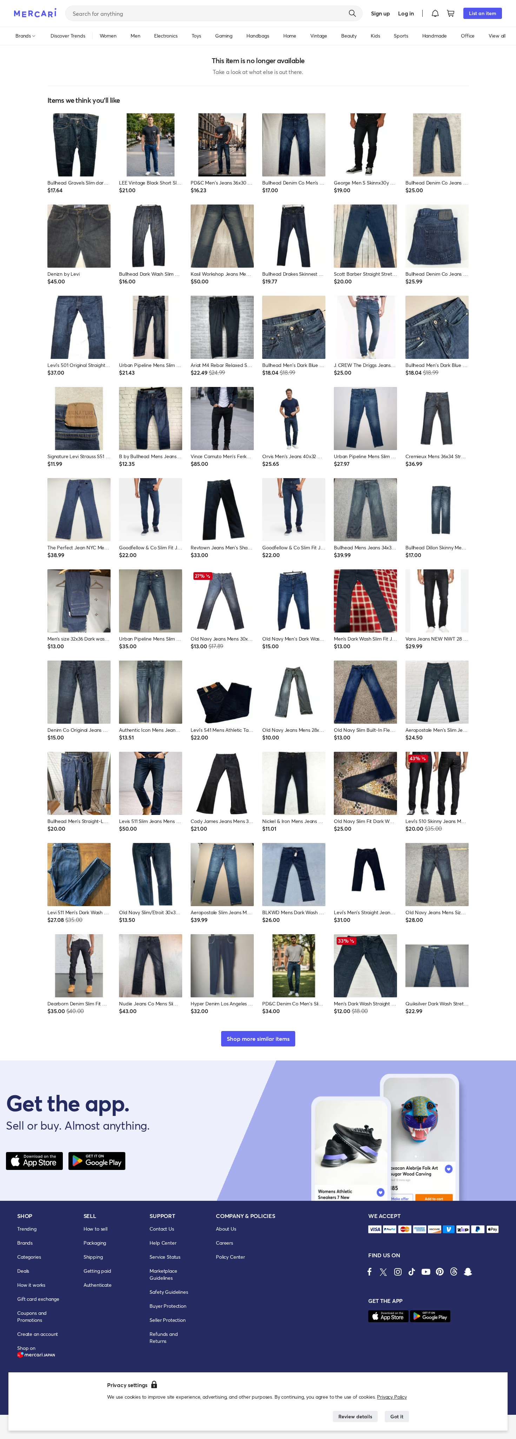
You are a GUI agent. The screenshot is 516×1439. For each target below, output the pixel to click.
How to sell (95, 1228)
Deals (23, 1270)
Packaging (95, 1242)
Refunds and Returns (164, 1337)
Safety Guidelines (169, 1292)
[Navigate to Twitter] (384, 1272)
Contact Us (162, 1228)
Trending (27, 1228)
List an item (482, 13)
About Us (226, 1228)
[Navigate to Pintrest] (440, 1272)
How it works (31, 1284)
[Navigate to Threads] (454, 1272)
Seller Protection (167, 1320)
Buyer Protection (168, 1306)
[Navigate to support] (375, 1229)
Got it (396, 1416)
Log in (406, 13)
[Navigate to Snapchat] (468, 1272)
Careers (224, 1242)
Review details (355, 1416)
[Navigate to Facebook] (370, 1272)
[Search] (352, 13)
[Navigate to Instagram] (398, 1272)
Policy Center (230, 1256)
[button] (435, 13)
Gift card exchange (38, 1299)
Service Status (165, 1256)
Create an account (37, 1334)
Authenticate (98, 1284)
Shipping (93, 1256)
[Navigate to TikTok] (412, 1272)
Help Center (163, 1242)
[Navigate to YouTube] (426, 1272)
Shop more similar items (258, 1038)
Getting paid (97, 1270)
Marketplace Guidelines (163, 1274)
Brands (25, 1242)
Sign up (380, 13)
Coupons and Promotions (32, 1316)
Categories (29, 1256)
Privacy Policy (392, 1396)
